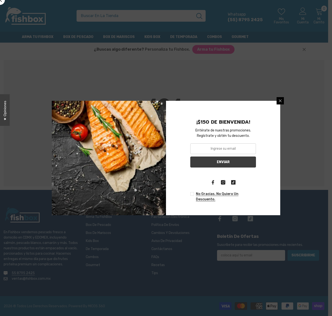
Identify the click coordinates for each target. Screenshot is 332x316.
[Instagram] (223, 182)
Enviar (223, 162)
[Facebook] (213, 182)
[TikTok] (233, 182)
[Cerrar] (280, 100)
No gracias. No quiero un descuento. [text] (217, 196)
